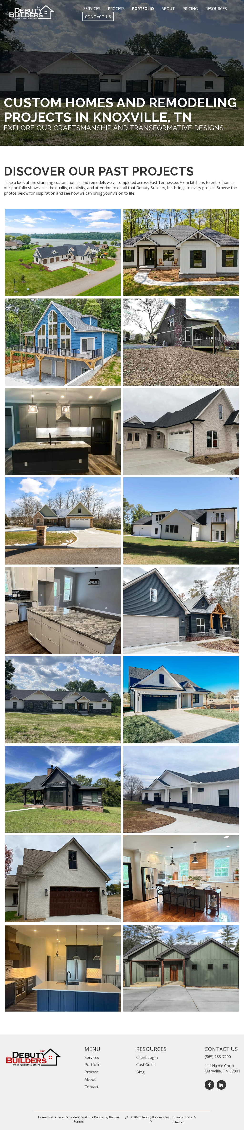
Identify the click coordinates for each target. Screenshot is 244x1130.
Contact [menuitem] (91, 1086)
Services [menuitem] (92, 1057)
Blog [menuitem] (140, 1072)
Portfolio (143, 8)
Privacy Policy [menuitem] (182, 1117)
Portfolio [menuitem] (93, 1064)
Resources (216, 8)
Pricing (190, 8)
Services (91, 8)
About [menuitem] (90, 1079)
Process (116, 8)
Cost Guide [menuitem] (146, 1064)
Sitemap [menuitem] (178, 1122)
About (168, 8)
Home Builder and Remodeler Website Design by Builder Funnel (78, 1119)
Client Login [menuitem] (147, 1057)
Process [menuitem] (92, 1072)
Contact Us (98, 16)
